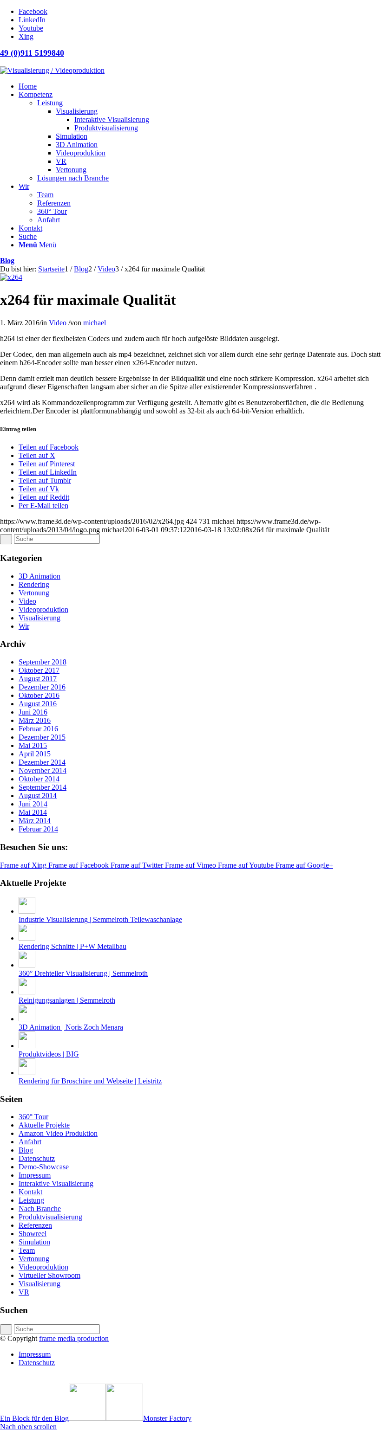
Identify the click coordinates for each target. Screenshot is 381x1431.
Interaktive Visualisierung (56, 1183)
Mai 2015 (33, 745)
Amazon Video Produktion (58, 1133)
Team (27, 1250)
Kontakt (30, 1192)
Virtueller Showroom (49, 1275)
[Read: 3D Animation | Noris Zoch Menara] (27, 1019)
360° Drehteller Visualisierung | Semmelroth (83, 973)
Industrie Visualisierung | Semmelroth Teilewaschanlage (100, 919)
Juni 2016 (33, 712)
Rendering (34, 584)
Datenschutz (37, 1158)
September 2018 (42, 662)
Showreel (32, 1234)
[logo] (52, 70)
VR (24, 1292)
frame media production (74, 1338)
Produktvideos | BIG (49, 1054)
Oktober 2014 (39, 779)
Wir (24, 626)
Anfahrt (30, 1142)
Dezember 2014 (42, 762)
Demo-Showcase (44, 1167)
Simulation (34, 1242)
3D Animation (39, 576)
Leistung (31, 1200)
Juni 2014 (33, 804)
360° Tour (33, 1117)
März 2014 (35, 821)
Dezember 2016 (42, 687)
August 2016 (38, 704)
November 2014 (42, 770)
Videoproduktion (43, 609)
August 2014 (38, 795)
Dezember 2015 (42, 737)
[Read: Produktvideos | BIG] (27, 1046)
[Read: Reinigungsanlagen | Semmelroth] (27, 992)
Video (57, 323)
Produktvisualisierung (50, 1217)
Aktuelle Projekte (44, 1125)
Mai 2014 (33, 812)
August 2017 (38, 679)
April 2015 (35, 754)
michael (94, 323)
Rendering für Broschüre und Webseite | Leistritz (90, 1081)
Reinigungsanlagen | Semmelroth (67, 1000)
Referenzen (35, 1225)
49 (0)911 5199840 (32, 53)
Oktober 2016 (39, 695)
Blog (7, 260)
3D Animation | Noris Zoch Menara (71, 1027)
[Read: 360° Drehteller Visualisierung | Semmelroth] (27, 965)
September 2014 (42, 787)
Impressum (35, 1175)
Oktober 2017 (39, 670)
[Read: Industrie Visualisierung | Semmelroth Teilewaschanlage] (27, 911)
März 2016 (35, 720)
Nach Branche (40, 1208)
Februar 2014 (38, 829)
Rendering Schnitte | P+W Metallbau (72, 946)
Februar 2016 (38, 729)
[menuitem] (200, 86)
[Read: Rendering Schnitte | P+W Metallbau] (27, 938)
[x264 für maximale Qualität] (11, 277)
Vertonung (34, 593)
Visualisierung (39, 618)
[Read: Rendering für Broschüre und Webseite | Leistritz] (27, 1072)
